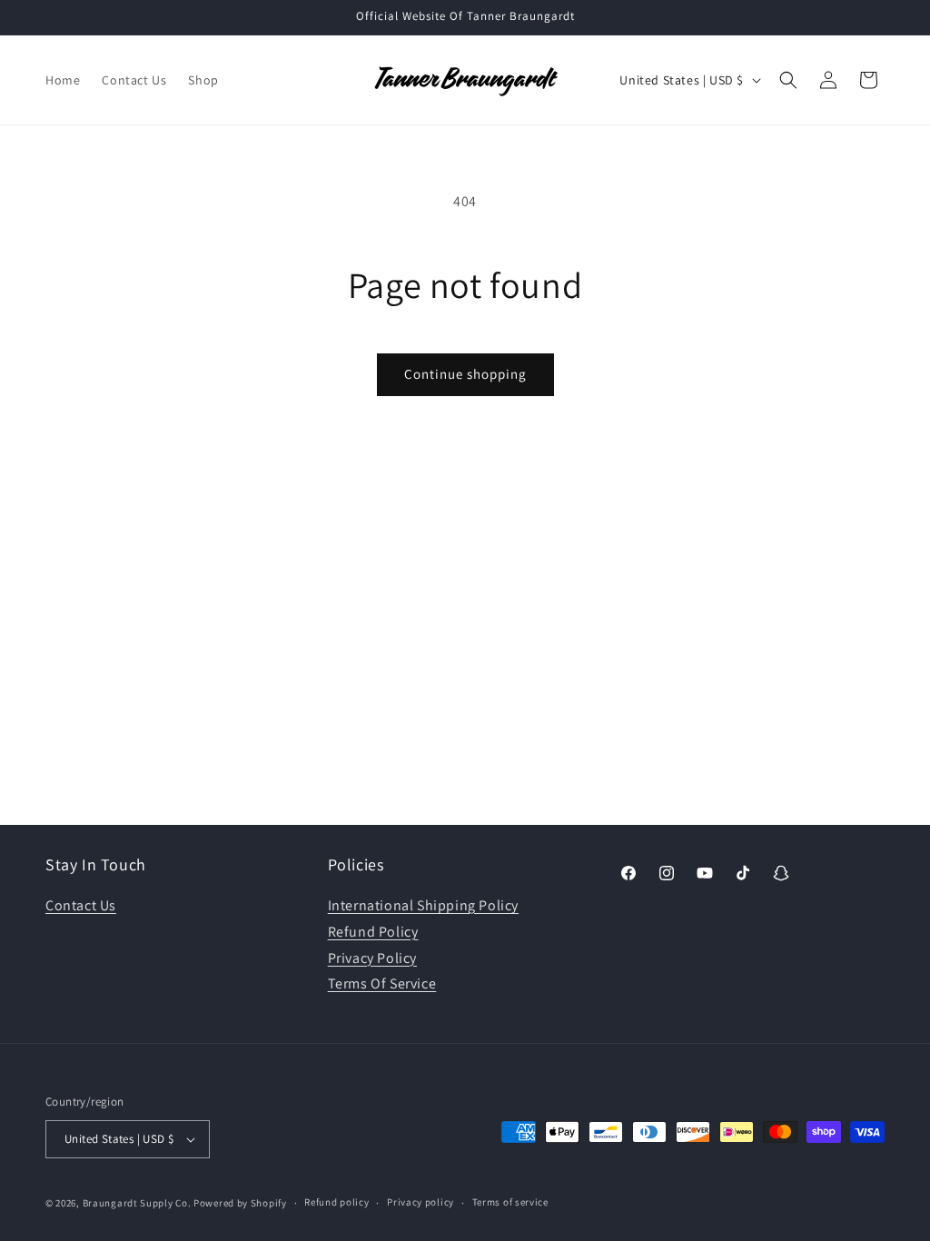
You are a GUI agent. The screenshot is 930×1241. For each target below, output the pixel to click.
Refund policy (336, 1202)
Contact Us (80, 905)
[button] (788, 80)
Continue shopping (465, 373)
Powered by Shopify (240, 1202)
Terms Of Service (382, 983)
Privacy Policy (372, 958)
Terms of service (510, 1202)
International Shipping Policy (423, 905)
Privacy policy (420, 1202)
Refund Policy (373, 931)
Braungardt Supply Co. (137, 1202)
